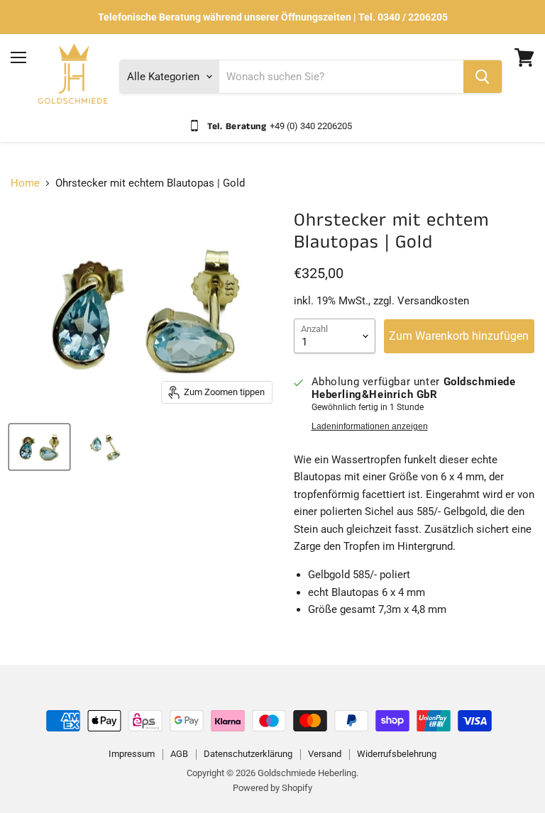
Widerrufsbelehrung (396, 753)
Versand (324, 753)
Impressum (132, 753)
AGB (179, 753)
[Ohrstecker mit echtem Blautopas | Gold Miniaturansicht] (39, 447)
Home (25, 183)
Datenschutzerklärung (248, 753)
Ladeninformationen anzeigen (370, 426)
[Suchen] (482, 76)
